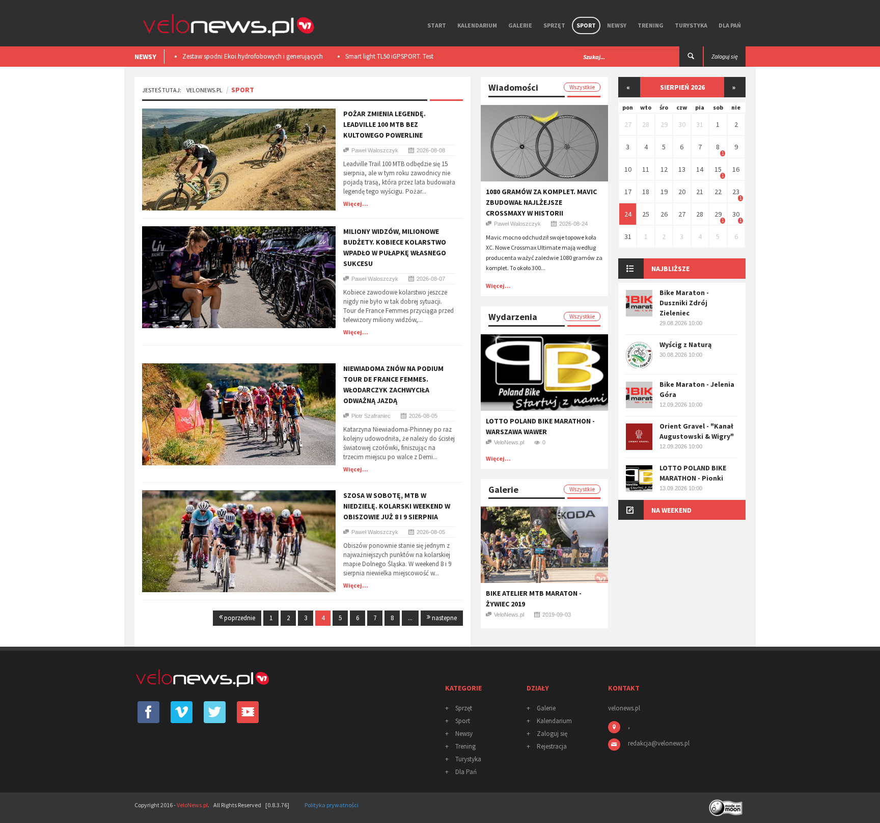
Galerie (520, 25)
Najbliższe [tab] (670, 268)
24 (627, 214)
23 (735, 191)
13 (681, 169)
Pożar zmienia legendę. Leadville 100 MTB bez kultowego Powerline (384, 124)
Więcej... (355, 203)
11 (645, 169)
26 (664, 214)
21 (699, 191)
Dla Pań (730, 25)
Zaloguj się (552, 733)
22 (718, 191)
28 (645, 124)
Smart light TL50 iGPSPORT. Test (231, 56)
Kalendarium (477, 25)
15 (718, 169)
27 (627, 124)
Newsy (616, 25)
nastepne (443, 618)
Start (436, 25)
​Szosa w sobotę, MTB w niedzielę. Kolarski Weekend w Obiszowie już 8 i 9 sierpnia (396, 506)
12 (664, 169)
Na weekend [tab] (671, 510)
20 (681, 191)
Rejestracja (552, 746)
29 (664, 124)
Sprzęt (554, 25)
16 (735, 169)
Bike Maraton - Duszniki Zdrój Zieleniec (684, 302)
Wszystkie (582, 87)
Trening (651, 25)
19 (664, 191)
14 (699, 169)
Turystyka (691, 25)
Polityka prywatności (332, 805)
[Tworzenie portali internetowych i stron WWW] (727, 804)
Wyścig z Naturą (685, 344)
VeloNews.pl (204, 90)
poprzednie (239, 618)
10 (627, 169)
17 (627, 191)
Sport (586, 25)
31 (699, 124)
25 (645, 214)
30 (681, 124)
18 (645, 191)
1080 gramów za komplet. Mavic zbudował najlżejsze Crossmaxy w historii (541, 202)
